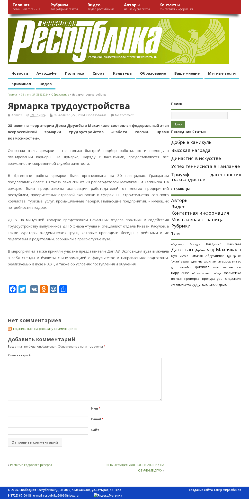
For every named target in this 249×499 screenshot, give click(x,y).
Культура (122, 73)
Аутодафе (46, 73)
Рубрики (64, 6)
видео (236, 261)
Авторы (137, 6)
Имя (95, 408)
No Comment (124, 115)
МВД (210, 250)
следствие (233, 278)
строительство (181, 285)
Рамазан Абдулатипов (207, 256)
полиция (176, 278)
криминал (202, 267)
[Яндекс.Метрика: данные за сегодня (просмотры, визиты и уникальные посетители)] (108, 495)
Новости (19, 73)
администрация (201, 261)
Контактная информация (200, 213)
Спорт (99, 73)
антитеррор (221, 261)
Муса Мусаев (179, 256)
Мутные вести (222, 73)
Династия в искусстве (196, 158)
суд (195, 284)
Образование (153, 73)
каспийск (185, 267)
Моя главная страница (197, 219)
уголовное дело (212, 284)
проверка (191, 278)
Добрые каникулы (192, 142)
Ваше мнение (187, 73)
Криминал (21, 83)
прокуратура (212, 278)
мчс (239, 267)
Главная (27, 6)
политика (232, 272)
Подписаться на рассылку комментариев (45, 328)
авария (185, 261)
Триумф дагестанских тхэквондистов (206, 177)
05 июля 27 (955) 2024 (69, 115)
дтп (173, 267)
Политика (74, 73)
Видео (101, 6)
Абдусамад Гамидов (185, 244)
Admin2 (16, 115)
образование (201, 273)
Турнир (231, 256)
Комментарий (19, 355)
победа (217, 273)
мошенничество (223, 267)
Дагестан (182, 249)
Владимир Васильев (223, 244)
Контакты (177, 6)
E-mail (97, 419)
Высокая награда (191, 150)
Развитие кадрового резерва (31, 465)
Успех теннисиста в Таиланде (205, 166)
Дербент (200, 250)
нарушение (180, 273)
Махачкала (228, 249)
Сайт (95, 430)
